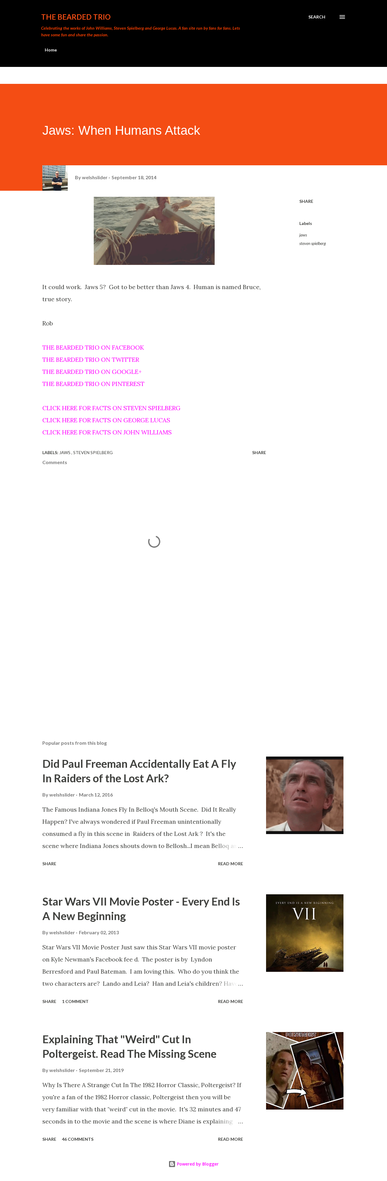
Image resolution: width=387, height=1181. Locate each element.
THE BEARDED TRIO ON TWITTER (90, 359)
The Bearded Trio (76, 16)
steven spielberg (312, 243)
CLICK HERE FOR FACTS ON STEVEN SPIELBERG (111, 408)
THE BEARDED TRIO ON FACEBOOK (93, 347)
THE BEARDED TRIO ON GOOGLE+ (92, 371)
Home (51, 49)
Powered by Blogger (197, 1164)
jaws (303, 234)
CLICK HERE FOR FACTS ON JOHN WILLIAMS (107, 432)
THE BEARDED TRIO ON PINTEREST (93, 384)
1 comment (75, 1001)
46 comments (77, 1139)
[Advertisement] (144, 664)
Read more (230, 863)
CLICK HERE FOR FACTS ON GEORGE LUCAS (106, 420)
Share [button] (306, 201)
